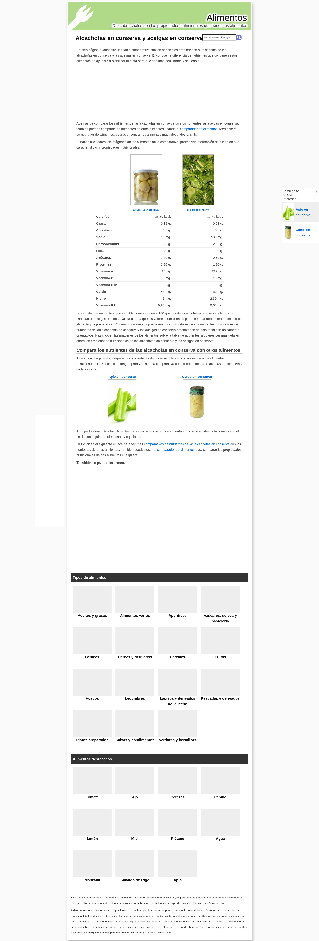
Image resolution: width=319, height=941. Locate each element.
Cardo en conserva (197, 377)
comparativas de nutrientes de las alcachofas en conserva (186, 444)
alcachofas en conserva (146, 210)
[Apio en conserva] (122, 424)
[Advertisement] (159, 91)
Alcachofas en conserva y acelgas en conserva (139, 38)
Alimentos (227, 18)
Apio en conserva (122, 377)
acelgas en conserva (198, 210)
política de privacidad (142, 932)
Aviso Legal (164, 932)
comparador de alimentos (198, 129)
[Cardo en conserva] (197, 424)
